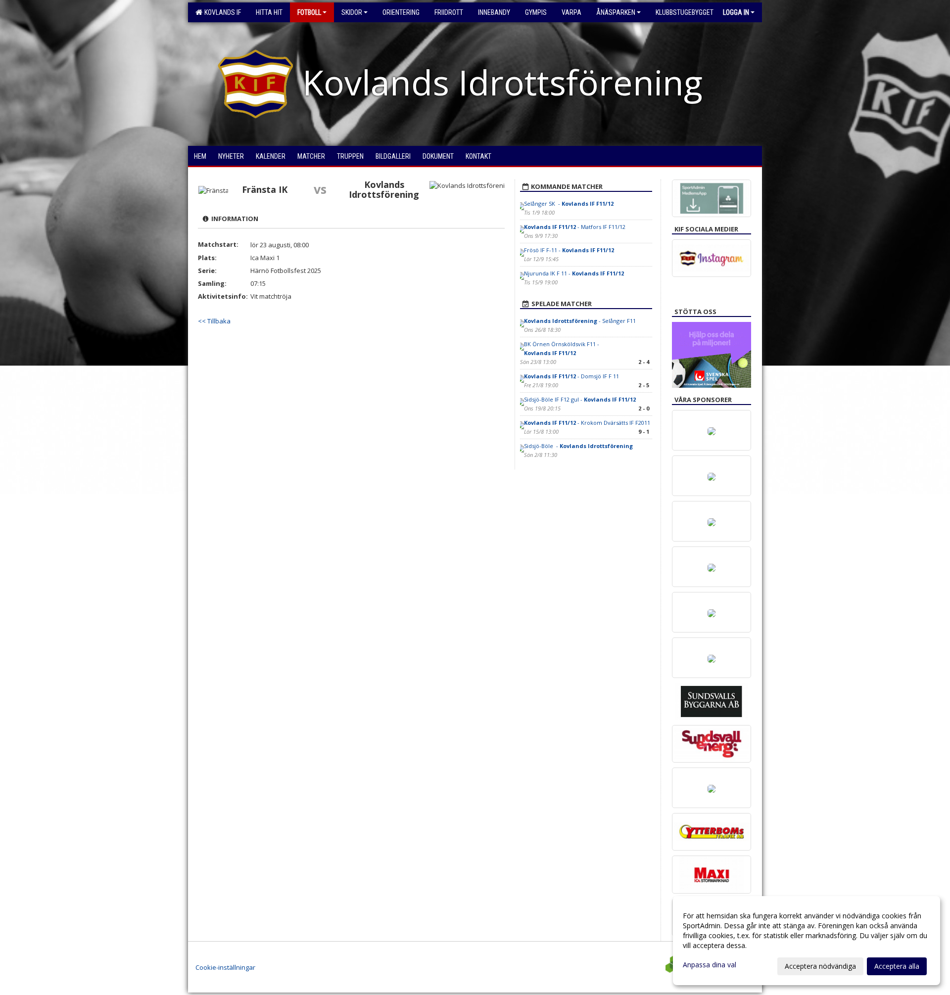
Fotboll (309, 12)
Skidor (351, 12)
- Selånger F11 (580, 320)
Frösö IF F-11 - (569, 250)
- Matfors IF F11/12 (574, 226)
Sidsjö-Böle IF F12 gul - (580, 399)
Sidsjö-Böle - (578, 446)
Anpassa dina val (709, 964)
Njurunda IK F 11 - (574, 273)
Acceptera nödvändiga (820, 966)
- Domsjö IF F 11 (571, 376)
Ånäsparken (615, 12)
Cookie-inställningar (225, 967)
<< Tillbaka (214, 321)
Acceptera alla (896, 966)
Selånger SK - (569, 203)
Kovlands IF (221, 12)
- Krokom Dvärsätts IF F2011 (587, 422)
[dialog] (806, 940)
